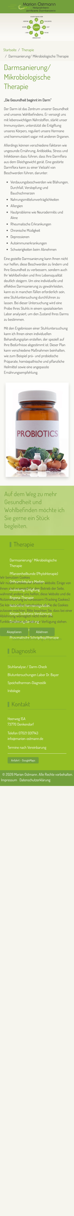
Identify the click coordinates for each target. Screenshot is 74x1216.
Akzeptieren (14, 632)
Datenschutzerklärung (27, 639)
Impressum (54, 639)
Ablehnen (42, 632)
